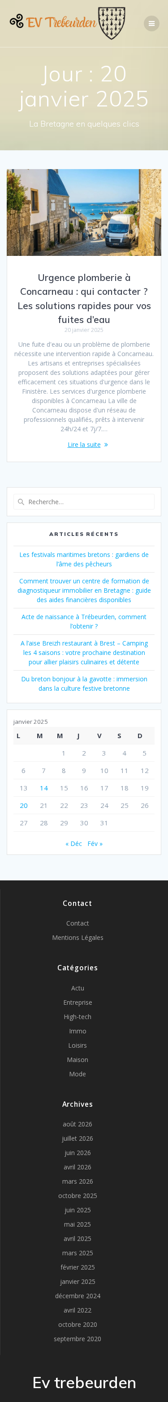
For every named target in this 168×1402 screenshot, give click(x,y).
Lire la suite (84, 444)
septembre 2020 (77, 1338)
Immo (77, 1031)
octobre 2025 (77, 1195)
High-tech (77, 1016)
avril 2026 (77, 1167)
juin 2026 (78, 1152)
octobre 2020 (77, 1324)
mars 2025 (77, 1253)
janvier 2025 (77, 1281)
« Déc (73, 843)
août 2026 (77, 1124)
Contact (77, 923)
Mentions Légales (77, 937)
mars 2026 (77, 1181)
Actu (77, 988)
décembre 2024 (77, 1296)
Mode (77, 1074)
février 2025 (77, 1267)
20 (24, 805)
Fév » (95, 843)
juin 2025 (78, 1210)
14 (44, 787)
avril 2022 (77, 1310)
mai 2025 (77, 1224)
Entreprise (77, 1002)
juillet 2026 (77, 1138)
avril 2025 (77, 1238)
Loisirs (77, 1045)
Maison (77, 1059)
